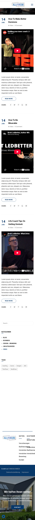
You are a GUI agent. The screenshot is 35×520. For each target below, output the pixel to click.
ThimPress (5, 369)
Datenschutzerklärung (13, 472)
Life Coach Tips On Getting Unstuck (16, 222)
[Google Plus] (22, 105)
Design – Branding (10, 343)
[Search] (31, 323)
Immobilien (22, 450)
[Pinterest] (18, 105)
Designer (19, 366)
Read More (9, 98)
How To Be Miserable (13, 121)
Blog (5, 337)
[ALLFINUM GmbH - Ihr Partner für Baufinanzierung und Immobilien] (18, 5)
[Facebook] (10, 105)
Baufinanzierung (24, 447)
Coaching (4, 366)
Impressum (25, 472)
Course (12, 366)
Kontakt (21, 460)
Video (11, 25)
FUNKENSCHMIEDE (14, 469)
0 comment (18, 25)
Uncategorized (9, 346)
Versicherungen (24, 443)
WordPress (14, 369)
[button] (17, 507)
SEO (25, 366)
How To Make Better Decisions (17, 20)
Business (6, 340)
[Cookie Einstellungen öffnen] (3, 517)
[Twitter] (14, 105)
